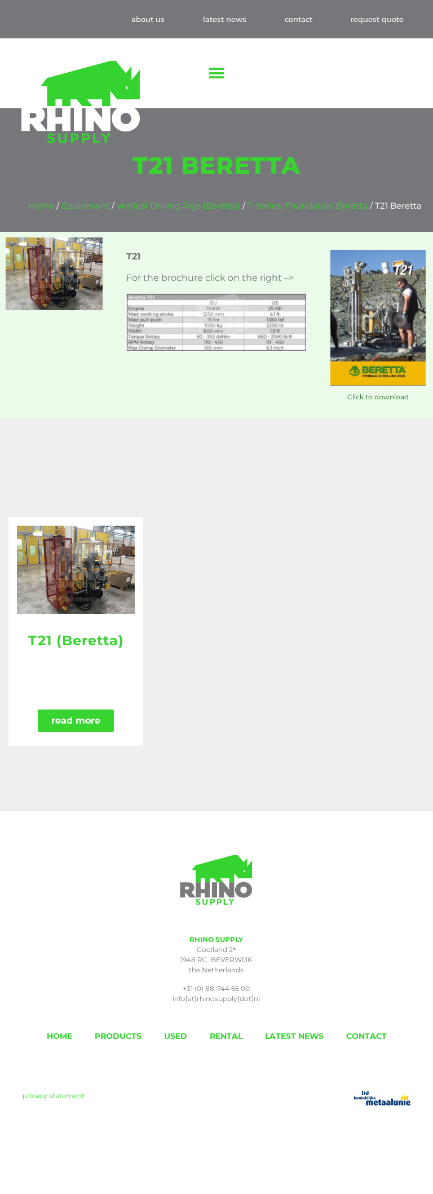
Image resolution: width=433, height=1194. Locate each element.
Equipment (85, 206)
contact (298, 19)
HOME (59, 1036)
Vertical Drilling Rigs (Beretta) (178, 206)
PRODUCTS (118, 1036)
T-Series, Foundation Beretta (308, 206)
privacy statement (54, 1095)
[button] (216, 73)
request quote (377, 19)
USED (175, 1036)
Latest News (224, 19)
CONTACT (366, 1036)
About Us (148, 19)
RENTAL (226, 1036)
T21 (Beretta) (76, 640)
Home (41, 206)
